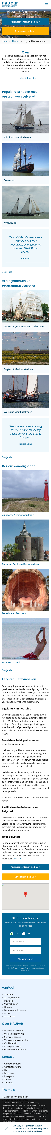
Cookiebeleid (10, 1043)
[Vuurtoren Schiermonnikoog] (25, 491)
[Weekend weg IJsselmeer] (25, 391)
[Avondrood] (25, 202)
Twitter (7, 1079)
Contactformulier (12, 1063)
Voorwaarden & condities (16, 1040)
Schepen (8, 994)
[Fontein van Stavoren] (25, 590)
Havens (15, 41)
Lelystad (17, 858)
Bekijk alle (7, 271)
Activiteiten (9, 1016)
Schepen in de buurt (25, 31)
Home (5, 41)
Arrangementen (12, 997)
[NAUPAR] (10, 4)
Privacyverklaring (12, 1046)
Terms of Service (32, 968)
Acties (7, 1013)
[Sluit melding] (6, 1128)
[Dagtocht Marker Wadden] (25, 348)
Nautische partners (13, 1030)
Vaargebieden (11, 1003)
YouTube (8, 1082)
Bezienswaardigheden (15, 1010)
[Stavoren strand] (25, 639)
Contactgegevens (12, 1066)
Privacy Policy (18, 968)
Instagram (9, 1076)
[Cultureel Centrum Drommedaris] (25, 540)
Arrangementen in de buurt (25, 21)
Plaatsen (8, 1000)
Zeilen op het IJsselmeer (16, 1096)
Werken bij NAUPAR (14, 1033)
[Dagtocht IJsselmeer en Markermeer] (25, 306)
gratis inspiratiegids (30, 1131)
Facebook (9, 1073)
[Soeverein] (25, 159)
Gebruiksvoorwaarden (15, 1049)
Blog (6, 1070)
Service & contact (12, 1037)
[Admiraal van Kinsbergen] (25, 117)
